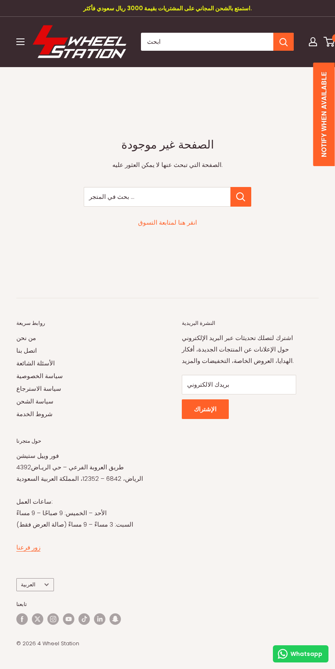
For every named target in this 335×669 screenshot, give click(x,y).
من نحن (26, 337)
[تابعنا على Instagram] (53, 619)
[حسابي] (313, 41)
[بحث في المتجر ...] (240, 197)
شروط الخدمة (34, 414)
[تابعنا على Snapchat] (115, 619)
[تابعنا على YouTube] (68, 619)
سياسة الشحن (35, 401)
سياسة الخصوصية (39, 376)
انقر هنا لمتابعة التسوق (167, 222)
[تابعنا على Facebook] (22, 619)
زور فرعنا (28, 547)
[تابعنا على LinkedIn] (99, 619)
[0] (329, 42)
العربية (28, 584)
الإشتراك (205, 409)
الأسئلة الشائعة (35, 363)
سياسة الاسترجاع (38, 388)
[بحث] (283, 42)
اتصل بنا (26, 350)
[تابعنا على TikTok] (84, 619)
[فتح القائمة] (20, 41)
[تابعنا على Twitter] (37, 619)
